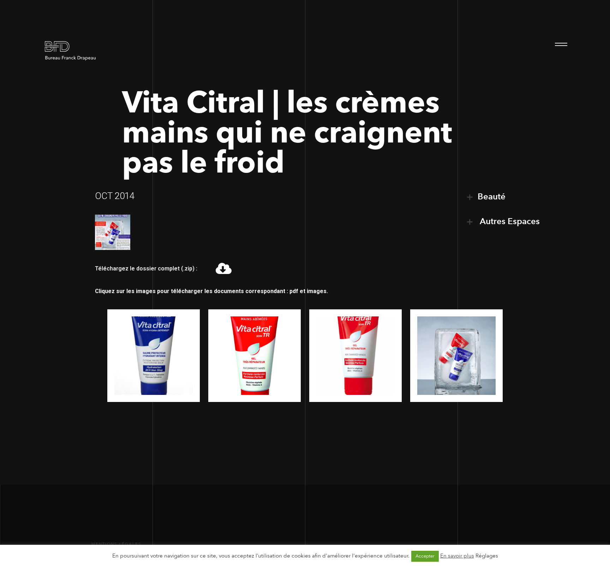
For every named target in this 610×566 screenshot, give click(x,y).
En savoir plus (457, 555)
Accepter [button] (425, 556)
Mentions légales (116, 544)
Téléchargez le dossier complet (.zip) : (146, 268)
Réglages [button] (487, 555)
